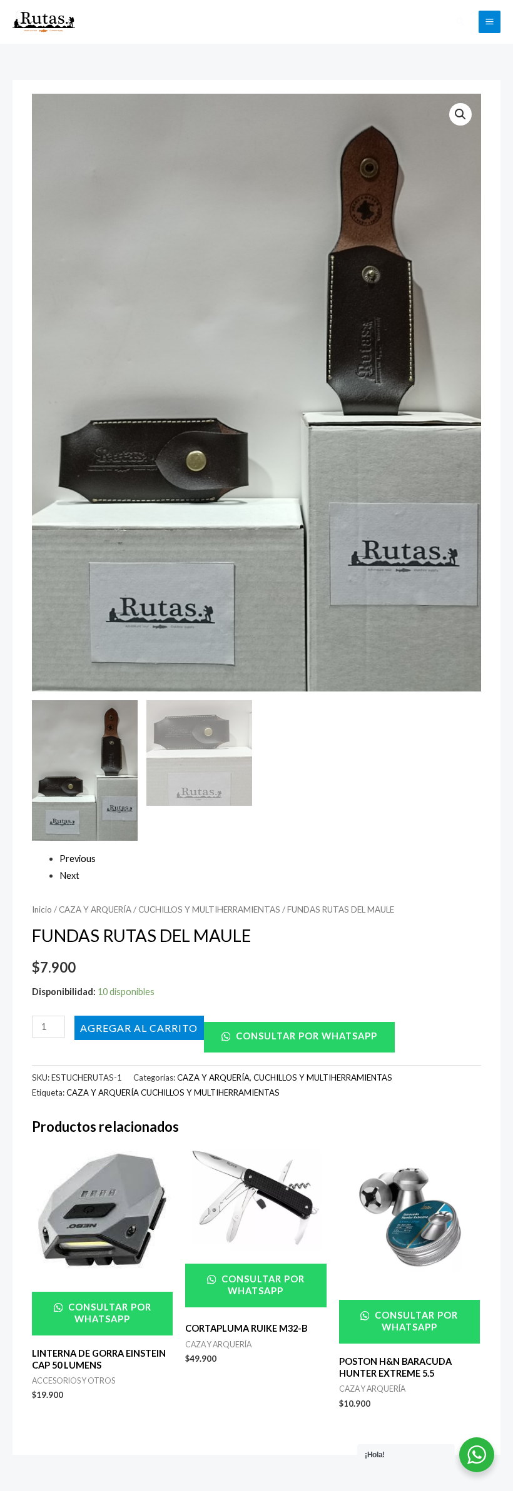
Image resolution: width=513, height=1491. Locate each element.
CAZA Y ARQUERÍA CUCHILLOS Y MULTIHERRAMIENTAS (173, 1092)
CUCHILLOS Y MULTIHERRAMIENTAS (209, 909)
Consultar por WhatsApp (305, 1036)
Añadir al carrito (139, 1027)
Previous (77, 858)
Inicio (42, 909)
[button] (460, 21)
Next (69, 875)
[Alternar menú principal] (489, 21)
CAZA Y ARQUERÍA (95, 909)
